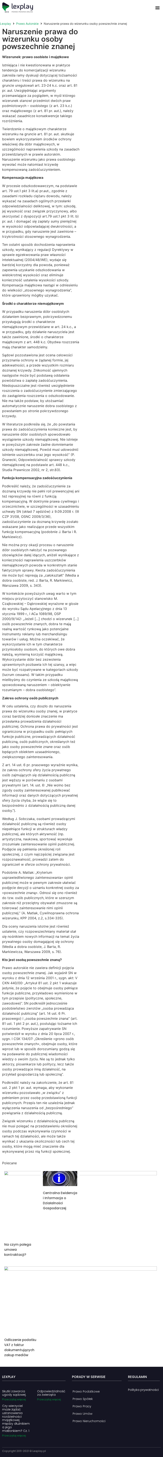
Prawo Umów (82, 1414)
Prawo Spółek (83, 1399)
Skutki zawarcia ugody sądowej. (14, 1393)
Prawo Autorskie (27, 23)
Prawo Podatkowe (86, 1391)
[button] (157, 7)
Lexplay (5, 23)
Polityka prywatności (143, 1390)
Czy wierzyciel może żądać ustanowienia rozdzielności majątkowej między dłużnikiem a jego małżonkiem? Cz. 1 (16, 1418)
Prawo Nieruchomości (89, 1421)
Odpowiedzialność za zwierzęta (51, 1393)
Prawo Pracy (82, 1406)
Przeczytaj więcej (14, 1399)
